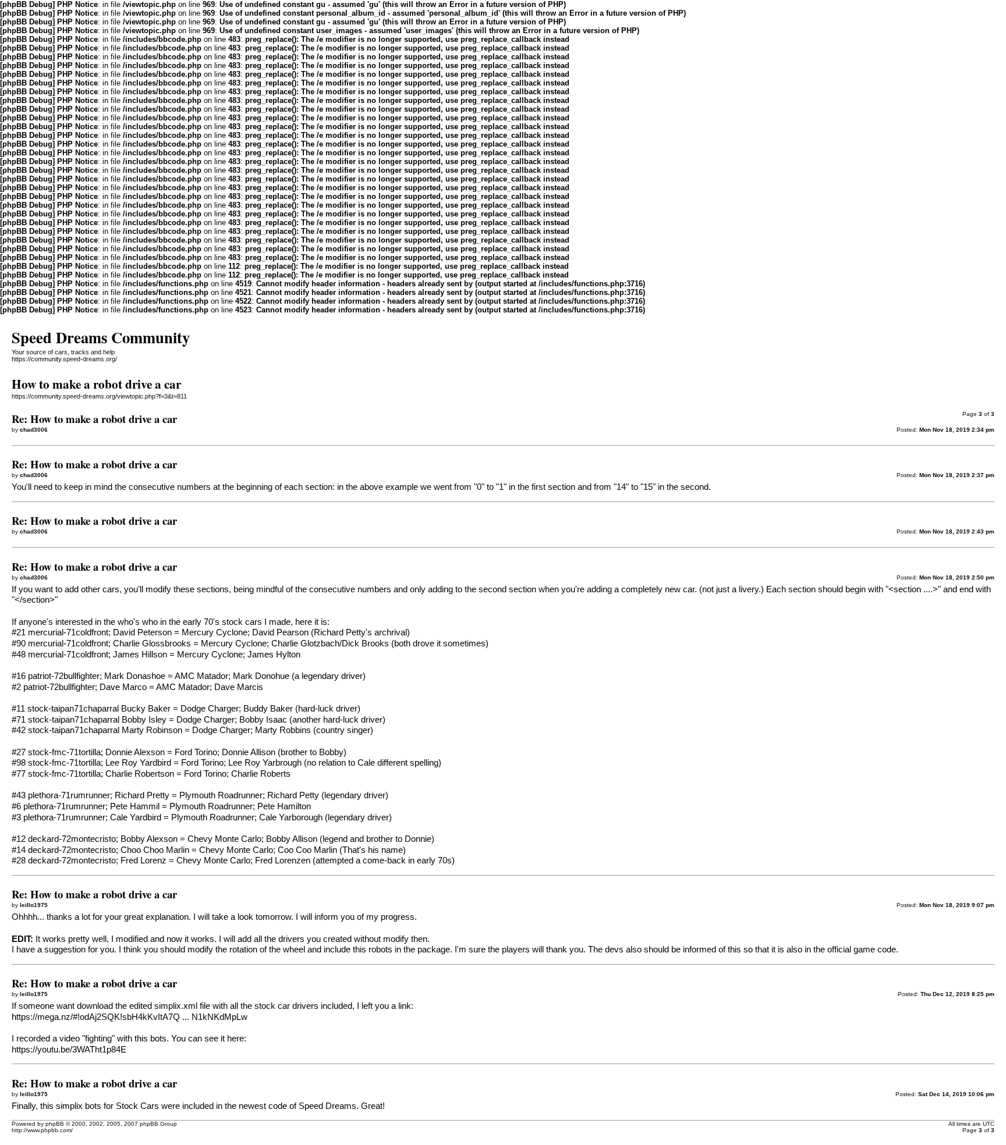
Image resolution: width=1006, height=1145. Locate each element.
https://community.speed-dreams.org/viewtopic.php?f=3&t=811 (99, 396)
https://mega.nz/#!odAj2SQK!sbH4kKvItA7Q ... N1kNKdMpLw (129, 1017)
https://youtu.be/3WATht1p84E (69, 1049)
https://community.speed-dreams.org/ (64, 358)
